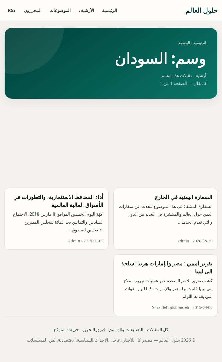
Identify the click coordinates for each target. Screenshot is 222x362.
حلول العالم (201, 10)
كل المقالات (157, 329)
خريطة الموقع (66, 329)
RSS (12, 10)
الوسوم (184, 42)
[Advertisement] (111, 143)
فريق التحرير (94, 329)
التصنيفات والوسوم (126, 329)
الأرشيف (86, 10)
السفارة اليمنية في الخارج (184, 197)
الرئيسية (109, 10)
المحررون (32, 10)
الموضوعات (60, 10)
